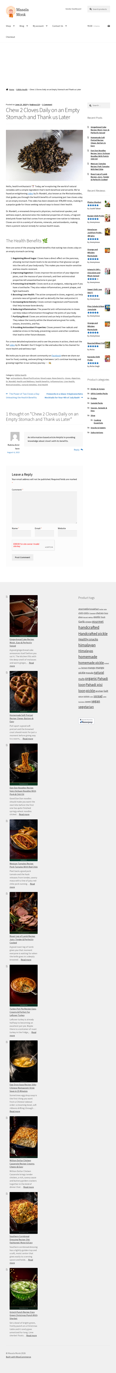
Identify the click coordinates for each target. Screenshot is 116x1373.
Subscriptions (97, 432)
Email (38, 528)
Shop (8, 25)
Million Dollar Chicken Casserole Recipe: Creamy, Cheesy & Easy (22, 1163)
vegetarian (86, 707)
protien (99, 691)
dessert (85, 617)
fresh (103, 617)
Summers (81, 702)
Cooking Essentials (98, 421)
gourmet (98, 621)
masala (89, 672)
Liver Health (69, 381)
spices (86, 696)
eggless (90, 617)
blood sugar (46, 378)
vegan (95, 701)
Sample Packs (97, 403)
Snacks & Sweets (98, 427)
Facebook (56, 355)
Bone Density (58, 378)
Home (11, 89)
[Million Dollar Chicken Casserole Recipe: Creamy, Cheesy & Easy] (24, 1137)
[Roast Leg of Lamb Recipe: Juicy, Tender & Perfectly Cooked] (24, 913)
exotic (97, 616)
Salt (106, 691)
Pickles (94, 398)
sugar (104, 697)
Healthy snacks (88, 639)
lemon (84, 667)
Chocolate (92, 613)
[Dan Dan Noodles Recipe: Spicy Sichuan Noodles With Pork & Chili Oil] (24, 764)
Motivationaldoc (13, 384)
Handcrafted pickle (93, 633)
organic (91, 678)
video (30, 193)
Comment (17, 489)
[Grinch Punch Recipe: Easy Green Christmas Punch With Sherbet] (24, 1289)
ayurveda (83, 608)
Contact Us (57, 25)
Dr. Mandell (11, 381)
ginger (88, 621)
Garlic (81, 621)
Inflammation (56, 381)
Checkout (10, 36)
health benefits (42, 381)
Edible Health (21, 89)
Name (15, 528)
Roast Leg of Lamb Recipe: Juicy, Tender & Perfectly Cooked (100, 177)
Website (62, 528)
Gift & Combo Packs (99, 393)
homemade (87, 656)
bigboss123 (35, 104)
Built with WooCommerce (18, 1356)
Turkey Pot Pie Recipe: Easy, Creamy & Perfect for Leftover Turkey (23, 1011)
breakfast (94, 609)
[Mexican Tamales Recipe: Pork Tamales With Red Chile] (24, 840)
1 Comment (47, 104)
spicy (91, 697)
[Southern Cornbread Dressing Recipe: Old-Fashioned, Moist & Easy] (24, 1213)
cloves (67, 378)
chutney (100, 613)
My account (38, 25)
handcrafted (88, 627)
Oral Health (43, 384)
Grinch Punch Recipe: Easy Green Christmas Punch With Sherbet (23, 1315)
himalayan (87, 644)
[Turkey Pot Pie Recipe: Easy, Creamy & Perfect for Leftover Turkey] (24, 986)
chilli (80, 613)
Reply (76, 449)
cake (105, 609)
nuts (81, 679)
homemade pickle (91, 662)
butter (101, 609)
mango (91, 667)
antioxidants (16, 378)
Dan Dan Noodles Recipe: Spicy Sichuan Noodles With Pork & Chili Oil (100, 154)
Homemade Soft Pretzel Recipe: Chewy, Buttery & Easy (98, 141)
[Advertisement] (58, 63)
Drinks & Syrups (98, 389)
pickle (90, 690)
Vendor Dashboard (73, 9)
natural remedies (29, 384)
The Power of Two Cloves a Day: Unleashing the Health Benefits (22, 395)
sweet (88, 701)
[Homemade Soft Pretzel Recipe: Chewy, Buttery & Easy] (24, 692)
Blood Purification (31, 378)
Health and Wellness (26, 381)
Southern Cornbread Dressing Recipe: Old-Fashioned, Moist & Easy (21, 1239)
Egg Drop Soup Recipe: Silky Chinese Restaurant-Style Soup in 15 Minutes (23, 1087)
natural (99, 672)
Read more (28, 738)
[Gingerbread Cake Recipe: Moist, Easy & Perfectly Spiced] (24, 616)
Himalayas (85, 651)
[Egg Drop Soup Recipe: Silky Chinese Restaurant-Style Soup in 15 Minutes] (24, 1061)
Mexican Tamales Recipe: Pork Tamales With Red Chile (100, 166)
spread (98, 696)
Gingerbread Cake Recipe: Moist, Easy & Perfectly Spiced (100, 130)
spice (80, 696)
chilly (86, 613)
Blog (22, 25)
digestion (75, 378)
